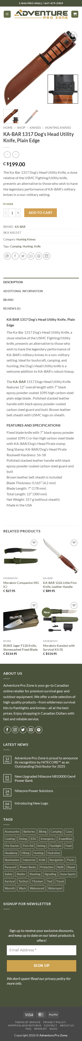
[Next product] (7, 154)
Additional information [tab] (23, 291)
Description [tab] (13, 282)
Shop (21, 127)
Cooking (10, 838)
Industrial (29, 860)
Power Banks (28, 867)
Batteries (29, 831)
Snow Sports (68, 874)
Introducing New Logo (31, 803)
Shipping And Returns (24, 1025)
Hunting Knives (58, 127)
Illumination (12, 860)
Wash (22, 888)
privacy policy (55, 978)
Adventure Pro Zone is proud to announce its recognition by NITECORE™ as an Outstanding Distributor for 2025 (46, 762)
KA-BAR (20, 226)
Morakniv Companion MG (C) (21, 584)
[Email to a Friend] (31, 256)
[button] (7, 14)
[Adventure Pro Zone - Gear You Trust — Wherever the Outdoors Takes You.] (41, 14)
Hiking (25, 853)
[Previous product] (15, 154)
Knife (37, 246)
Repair (71, 867)
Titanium (37, 881)
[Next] (72, 68)
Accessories (12, 831)
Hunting (28, 246)
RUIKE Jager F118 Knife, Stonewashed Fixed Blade (20, 647)
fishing (41, 845)
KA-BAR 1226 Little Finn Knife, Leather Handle (60, 584)
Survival (10, 881)
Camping (15, 246)
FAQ (28, 1028)
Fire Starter (12, 845)
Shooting (35, 874)
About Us (67, 1025)
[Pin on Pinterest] (38, 256)
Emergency (48, 838)
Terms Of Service (28, 1022)
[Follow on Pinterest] (38, 729)
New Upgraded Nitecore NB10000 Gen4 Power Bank (45, 778)
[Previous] (10, 68)
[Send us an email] (31, 729)
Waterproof (37, 888)
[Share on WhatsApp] (7, 256)
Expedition (65, 838)
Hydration (53, 853)
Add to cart (41, 212)
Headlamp (11, 853)
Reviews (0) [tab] (12, 308)
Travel (60, 881)
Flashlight (55, 845)
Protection (46, 867)
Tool (49, 881)
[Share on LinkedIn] (46, 256)
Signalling (50, 874)
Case (69, 831)
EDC (34, 838)
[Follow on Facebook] (7, 729)
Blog (53, 1028)
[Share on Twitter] (23, 256)
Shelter (21, 874)
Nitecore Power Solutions (34, 791)
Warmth (10, 888)
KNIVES (35, 127)
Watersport (55, 888)
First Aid (28, 845)
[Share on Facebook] (15, 256)
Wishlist (40, 1028)
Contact (50, 1025)
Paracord (10, 867)
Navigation (56, 860)
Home (8, 127)
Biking (43, 831)
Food (68, 845)
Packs (71, 860)
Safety (9, 874)
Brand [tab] (8, 300)
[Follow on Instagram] (15, 729)
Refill (60, 867)
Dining (23, 838)
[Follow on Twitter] (23, 729)
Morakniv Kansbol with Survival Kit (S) (59, 647)
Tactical (23, 881)
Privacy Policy (54, 1022)
